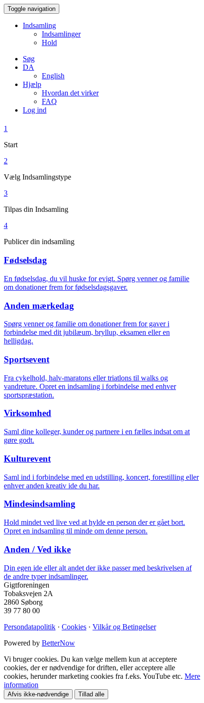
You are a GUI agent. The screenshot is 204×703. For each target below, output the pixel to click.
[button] (28, 67)
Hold (49, 42)
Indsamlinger (61, 34)
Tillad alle (91, 694)
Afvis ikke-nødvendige (38, 694)
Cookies (74, 627)
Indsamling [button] (39, 25)
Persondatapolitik (30, 627)
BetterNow (58, 643)
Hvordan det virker (70, 93)
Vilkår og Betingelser (124, 627)
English (53, 76)
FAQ (49, 101)
